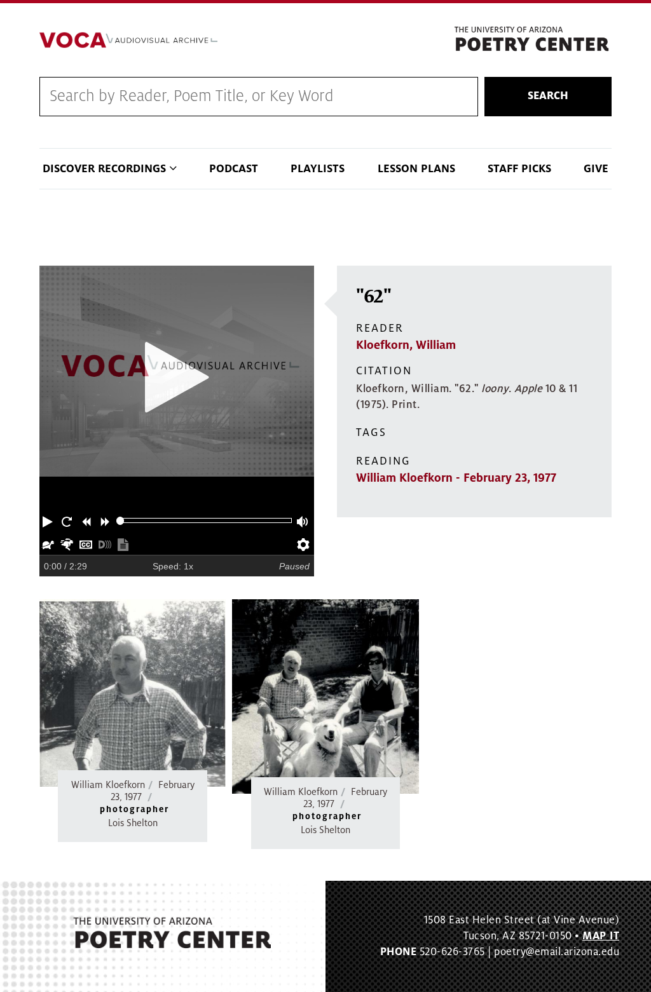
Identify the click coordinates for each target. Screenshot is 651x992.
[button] (49, 520)
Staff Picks (519, 169)
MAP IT (600, 936)
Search (548, 96)
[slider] (120, 521)
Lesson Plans (416, 169)
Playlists (318, 169)
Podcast (233, 169)
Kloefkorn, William (406, 345)
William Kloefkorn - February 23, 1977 (456, 478)
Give (596, 169)
